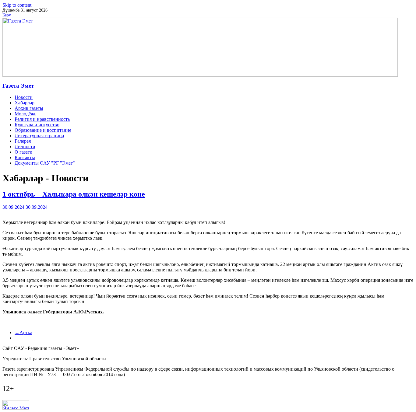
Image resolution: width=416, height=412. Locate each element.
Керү (6, 15)
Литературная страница (39, 135)
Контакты (25, 157)
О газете (23, 152)
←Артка (23, 332)
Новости (24, 97)
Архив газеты (29, 108)
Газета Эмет (18, 85)
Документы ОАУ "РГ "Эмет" (45, 163)
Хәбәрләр (24, 102)
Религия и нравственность (42, 119)
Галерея (23, 141)
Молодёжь (25, 113)
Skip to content (16, 5)
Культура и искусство (37, 124)
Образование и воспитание (43, 130)
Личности (25, 146)
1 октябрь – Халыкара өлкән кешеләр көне (73, 194)
